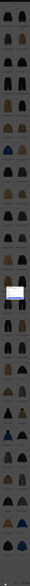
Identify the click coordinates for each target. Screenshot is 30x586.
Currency (9, 294)
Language (9, 291)
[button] (5, 584)
